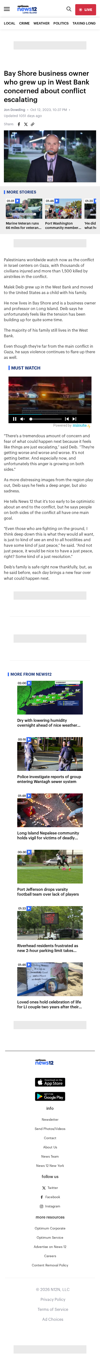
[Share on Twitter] (26, 124)
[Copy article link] (32, 124)
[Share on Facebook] (19, 124)
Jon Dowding (14, 110)
